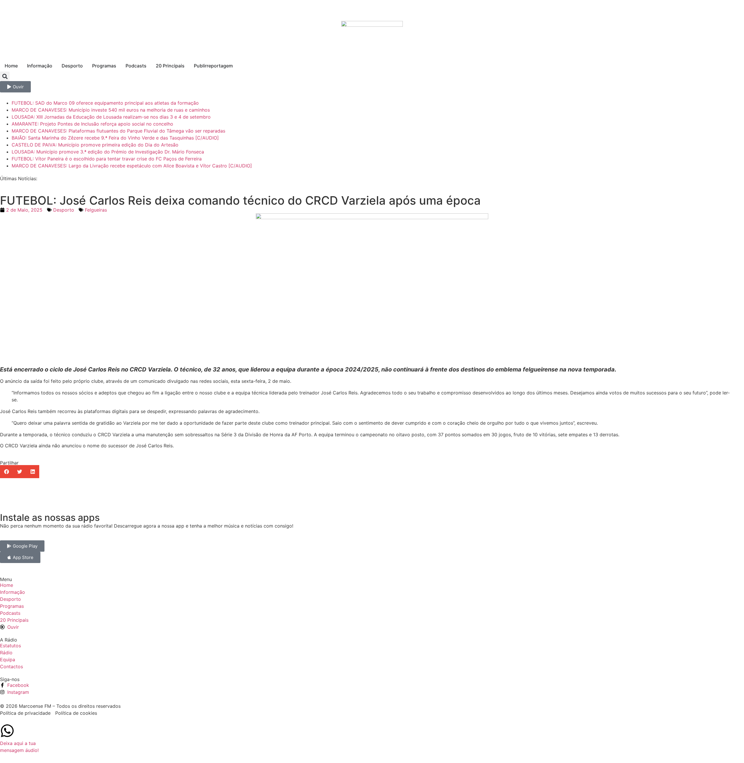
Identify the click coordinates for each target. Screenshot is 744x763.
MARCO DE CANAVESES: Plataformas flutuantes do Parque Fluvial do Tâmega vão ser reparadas (118, 131)
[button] (5, 76)
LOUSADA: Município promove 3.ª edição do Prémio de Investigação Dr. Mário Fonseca (108, 152)
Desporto (63, 210)
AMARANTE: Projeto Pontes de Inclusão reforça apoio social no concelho (92, 124)
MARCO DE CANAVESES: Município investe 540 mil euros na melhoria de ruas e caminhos (111, 110)
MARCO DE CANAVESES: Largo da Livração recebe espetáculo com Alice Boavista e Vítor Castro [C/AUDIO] (132, 166)
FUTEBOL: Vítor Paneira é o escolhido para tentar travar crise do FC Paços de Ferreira (107, 159)
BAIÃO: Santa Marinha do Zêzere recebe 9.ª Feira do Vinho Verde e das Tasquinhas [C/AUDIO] (115, 138)
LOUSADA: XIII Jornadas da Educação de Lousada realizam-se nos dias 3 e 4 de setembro (111, 117)
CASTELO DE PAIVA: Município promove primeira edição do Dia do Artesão (95, 145)
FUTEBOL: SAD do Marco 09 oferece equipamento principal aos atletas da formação (105, 103)
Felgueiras (96, 210)
